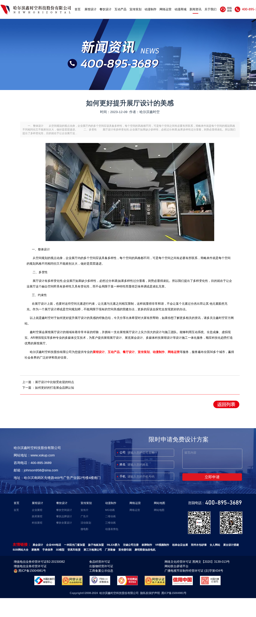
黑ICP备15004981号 (32, 570)
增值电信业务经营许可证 (30, 566)
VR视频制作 (162, 544)
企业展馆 (37, 509)
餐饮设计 (106, 9)
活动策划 (86, 522)
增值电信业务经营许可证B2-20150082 (39, 561)
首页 (78, 9)
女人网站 (215, 544)
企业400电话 (53, 544)
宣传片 (84, 509)
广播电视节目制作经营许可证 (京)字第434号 (194, 570)
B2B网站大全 (20, 549)
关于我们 (210, 9)
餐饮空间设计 (64, 509)
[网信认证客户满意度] (155, 584)
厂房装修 (110, 549)
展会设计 (38, 544)
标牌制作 (147, 544)
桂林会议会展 (180, 544)
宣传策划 (135, 9)
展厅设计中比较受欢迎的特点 (54, 382)
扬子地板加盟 (96, 544)
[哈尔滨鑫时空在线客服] (226, 12)
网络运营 (165, 9)
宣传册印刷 (125, 549)
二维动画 (110, 516)
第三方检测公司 (93, 549)
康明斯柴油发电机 (145, 549)
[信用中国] (182, 584)
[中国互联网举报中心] (44, 584)
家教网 (35, 549)
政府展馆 (37, 516)
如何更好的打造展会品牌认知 (54, 387)
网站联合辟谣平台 (177, 566)
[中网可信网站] (127, 584)
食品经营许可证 (99, 561)
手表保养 (47, 549)
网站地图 (159, 503)
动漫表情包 (111, 529)
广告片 (84, 516)
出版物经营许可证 (101, 566)
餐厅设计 (129, 352)
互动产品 (121, 9)
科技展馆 (37, 522)
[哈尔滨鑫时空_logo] (35, 14)
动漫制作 (150, 9)
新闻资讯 (195, 9)
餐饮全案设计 (64, 522)
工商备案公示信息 (101, 570)
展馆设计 (91, 9)
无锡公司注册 (131, 544)
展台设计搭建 (231, 544)
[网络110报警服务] (100, 584)
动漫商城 (180, 9)
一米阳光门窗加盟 (74, 544)
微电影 (84, 529)
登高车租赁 (74, 549)
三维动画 (110, 522)
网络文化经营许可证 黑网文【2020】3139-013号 (197, 561)
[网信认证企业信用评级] (72, 584)
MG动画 (110, 509)
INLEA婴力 (113, 544)
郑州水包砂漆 (199, 544)
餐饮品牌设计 (64, 516)
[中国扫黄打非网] (210, 584)
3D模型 (60, 549)
